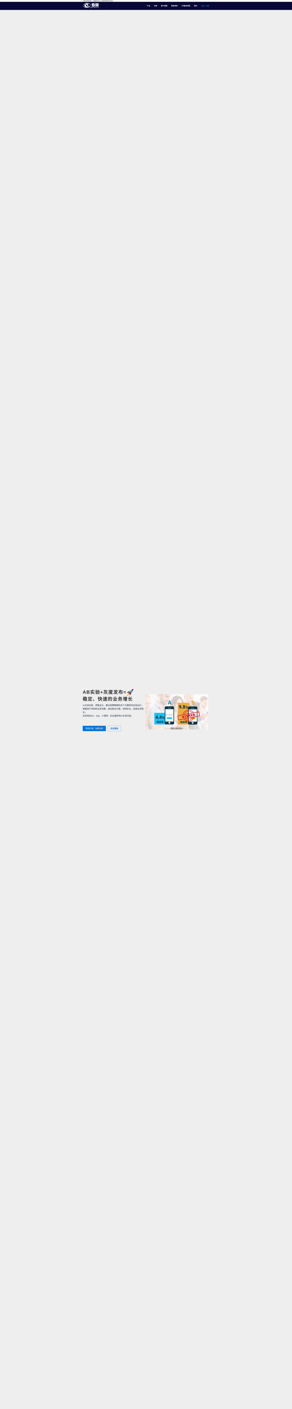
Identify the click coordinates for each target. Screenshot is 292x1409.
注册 (202, 6)
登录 (207, 6)
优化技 (114, 728)
